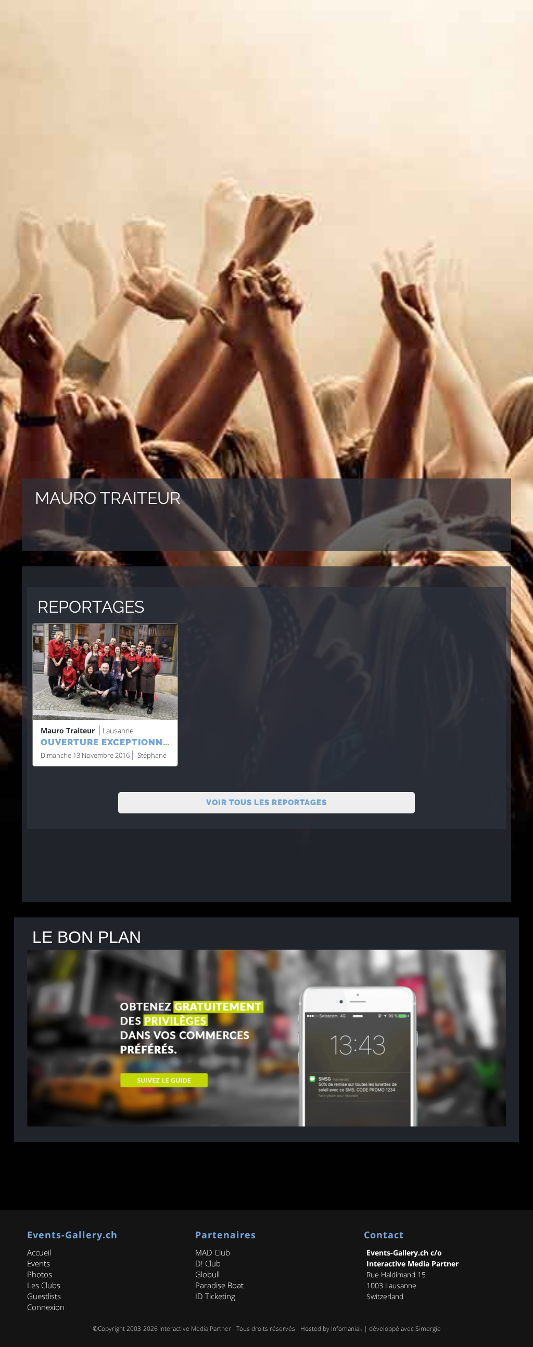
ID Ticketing (215, 1296)
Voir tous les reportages (266, 802)
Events (38, 1263)
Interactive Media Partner (195, 1328)
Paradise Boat (219, 1285)
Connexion (46, 1307)
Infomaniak (346, 1328)
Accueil (39, 1252)
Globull (207, 1274)
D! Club (208, 1263)
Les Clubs (43, 1285)
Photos (39, 1274)
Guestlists (44, 1296)
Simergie (428, 1328)
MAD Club (212, 1252)
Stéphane (152, 755)
